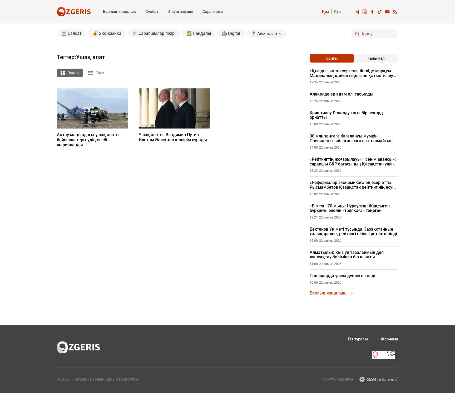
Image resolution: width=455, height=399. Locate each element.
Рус (337, 11)
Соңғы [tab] (332, 58)
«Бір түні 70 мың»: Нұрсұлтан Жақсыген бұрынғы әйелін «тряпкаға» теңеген (350, 208)
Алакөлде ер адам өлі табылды (341, 94)
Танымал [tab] (376, 58)
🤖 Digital (231, 33)
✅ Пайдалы (198, 33)
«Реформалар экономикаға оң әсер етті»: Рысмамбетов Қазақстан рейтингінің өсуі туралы (351, 184)
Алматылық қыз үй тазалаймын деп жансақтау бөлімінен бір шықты (347, 254)
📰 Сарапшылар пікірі (154, 33)
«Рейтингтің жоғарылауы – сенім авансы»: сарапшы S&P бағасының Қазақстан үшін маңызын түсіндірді (353, 161)
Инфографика (180, 11)
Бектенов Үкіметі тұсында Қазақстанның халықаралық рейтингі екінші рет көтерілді (353, 231)
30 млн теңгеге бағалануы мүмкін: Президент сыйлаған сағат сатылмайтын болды (351, 138)
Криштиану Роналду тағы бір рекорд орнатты (346, 115)
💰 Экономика (106, 33)
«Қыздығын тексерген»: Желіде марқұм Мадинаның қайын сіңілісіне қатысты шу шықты (351, 73)
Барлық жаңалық (119, 11)
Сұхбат (151, 11)
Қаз (325, 11)
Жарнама (389, 339)
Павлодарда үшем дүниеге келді (342, 275)
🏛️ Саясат (71, 33)
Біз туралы (358, 339)
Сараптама (212, 11)
